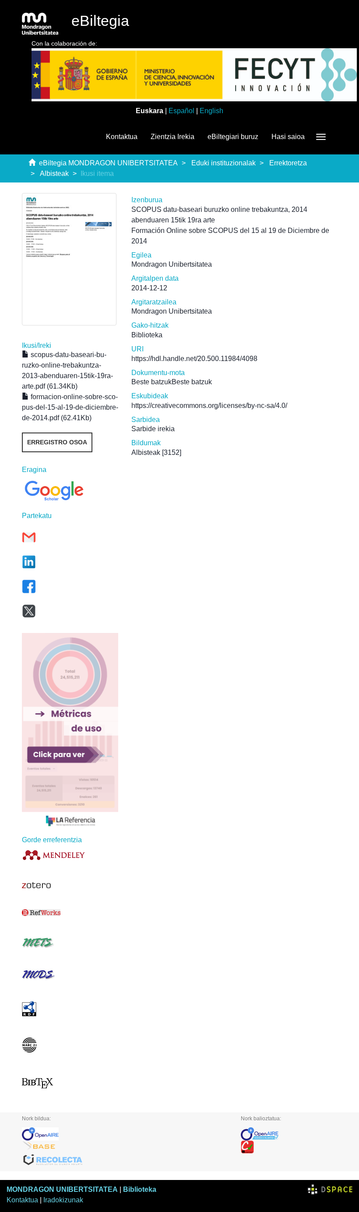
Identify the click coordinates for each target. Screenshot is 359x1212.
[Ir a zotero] (70, 885)
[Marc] (70, 1045)
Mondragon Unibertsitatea (171, 264)
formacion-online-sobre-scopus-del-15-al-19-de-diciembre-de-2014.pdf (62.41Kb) (70, 407)
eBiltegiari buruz (233, 136)
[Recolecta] (125, 1160)
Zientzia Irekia (172, 136)
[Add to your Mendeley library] (70, 854)
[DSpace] (330, 1189)
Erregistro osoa (57, 442)
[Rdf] (70, 1008)
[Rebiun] (289, 1147)
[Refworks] (70, 912)
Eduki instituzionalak (223, 163)
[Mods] (70, 974)
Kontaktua (121, 136)
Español (181, 110)
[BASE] (125, 1147)
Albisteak (54, 173)
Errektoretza (288, 163)
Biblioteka (139, 1189)
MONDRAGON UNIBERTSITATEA (62, 1189)
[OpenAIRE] (125, 1133)
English (211, 110)
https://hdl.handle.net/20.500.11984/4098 (194, 358)
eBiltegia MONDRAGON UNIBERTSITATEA (108, 163)
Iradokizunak (63, 1200)
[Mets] (70, 942)
